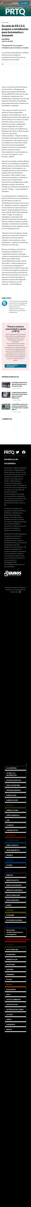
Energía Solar (11, 959)
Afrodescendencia (13, 790)
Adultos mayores (13, 785)
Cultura (9, 860)
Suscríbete (24, 3)
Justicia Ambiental (13, 999)
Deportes (10, 870)
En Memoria (10, 954)
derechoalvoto (12, 880)
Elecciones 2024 (12, 949)
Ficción (9, 984)
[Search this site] (2, 2)
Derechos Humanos (13, 885)
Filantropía (11, 989)
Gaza (8, 994)
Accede (14, 3)
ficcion (9, 979)
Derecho (9, 875)
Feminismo (10, 974)
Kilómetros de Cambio (15, 1009)
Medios (9, 1029)
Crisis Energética (13, 850)
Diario (8, 905)
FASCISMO (9, 969)
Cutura (9, 865)
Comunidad (10, 835)
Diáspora (10, 910)
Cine (7, 820)
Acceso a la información (11, 774)
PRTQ (7, 39)
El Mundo (10, 944)
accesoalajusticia (13, 780)
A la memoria (11, 768)
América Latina (12, 810)
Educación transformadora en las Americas (14, 932)
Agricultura (11, 795)
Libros (8, 1019)
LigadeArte (10, 1024)
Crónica (9, 855)
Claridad (10, 825)
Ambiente (10, 805)
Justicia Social (12, 1004)
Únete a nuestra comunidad (11, 365)
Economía (10, 915)
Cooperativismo (12, 840)
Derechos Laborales (14, 890)
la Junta (9, 1014)
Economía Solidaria (14, 920)
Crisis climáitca (12, 845)
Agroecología (12, 800)
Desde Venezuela (12, 900)
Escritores (10, 964)
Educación (5, 22)
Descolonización (13, 895)
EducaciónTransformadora (16, 939)
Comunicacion (12, 830)
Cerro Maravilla (13, 815)
